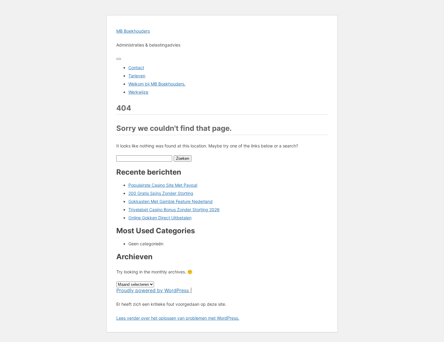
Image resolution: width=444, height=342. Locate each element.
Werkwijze (138, 92)
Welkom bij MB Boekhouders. (156, 83)
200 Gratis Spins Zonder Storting (160, 193)
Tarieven (136, 75)
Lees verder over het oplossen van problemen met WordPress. (177, 318)
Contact (136, 67)
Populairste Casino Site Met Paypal (162, 185)
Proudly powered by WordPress (153, 290)
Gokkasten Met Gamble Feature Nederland (170, 201)
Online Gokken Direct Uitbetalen (159, 217)
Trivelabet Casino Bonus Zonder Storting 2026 (174, 209)
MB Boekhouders (133, 31)
